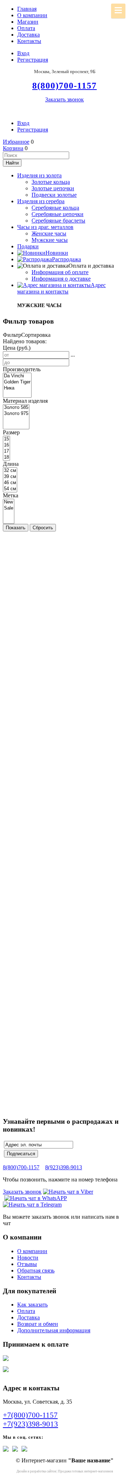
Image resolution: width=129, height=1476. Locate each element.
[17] (6, 451)
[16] (6, 445)
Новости (27, 1258)
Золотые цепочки (53, 188)
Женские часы (49, 233)
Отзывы (27, 1264)
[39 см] (10, 477)
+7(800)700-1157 (30, 1415)
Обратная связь (35, 1270)
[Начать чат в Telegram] (32, 1205)
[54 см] (10, 489)
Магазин (27, 22)
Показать (15, 527)
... (73, 355)
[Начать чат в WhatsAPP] (35, 1198)
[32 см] (10, 471)
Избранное (16, 142)
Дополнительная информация (53, 1330)
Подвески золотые (54, 195)
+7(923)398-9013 (30, 1424)
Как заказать (32, 1304)
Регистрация (32, 60)
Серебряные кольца (55, 208)
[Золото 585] (16, 408)
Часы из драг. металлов (45, 227)
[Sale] (8, 508)
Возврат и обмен (37, 1324)
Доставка (28, 35)
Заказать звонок (64, 99)
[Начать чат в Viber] (68, 1192)
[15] (6, 439)
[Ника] (17, 388)
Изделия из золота (39, 175)
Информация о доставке (61, 279)
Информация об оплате (60, 272)
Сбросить (43, 527)
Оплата (26, 28)
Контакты (29, 41)
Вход (23, 53)
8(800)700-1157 (21, 1167)
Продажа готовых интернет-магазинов (85, 1471)
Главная (27, 9)
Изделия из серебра (40, 201)
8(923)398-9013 (63, 1167)
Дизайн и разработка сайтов (36, 1471)
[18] (6, 457)
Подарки (28, 246)
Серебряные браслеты (58, 221)
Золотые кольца (51, 182)
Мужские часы (50, 240)
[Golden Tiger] (17, 382)
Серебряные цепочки (57, 214)
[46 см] (10, 483)
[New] (8, 502)
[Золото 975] (16, 414)
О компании (32, 15)
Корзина (13, 148)
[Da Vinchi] (17, 376)
